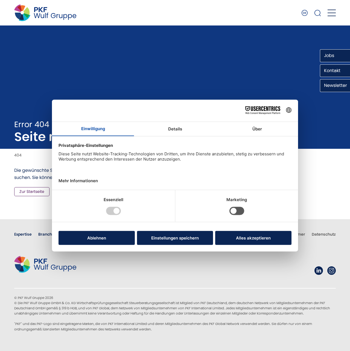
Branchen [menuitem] (47, 234)
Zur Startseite (31, 191)
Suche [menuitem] (317, 13)
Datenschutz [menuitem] (324, 234)
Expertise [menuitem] (23, 234)
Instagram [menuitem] (331, 270)
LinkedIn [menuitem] (318, 270)
